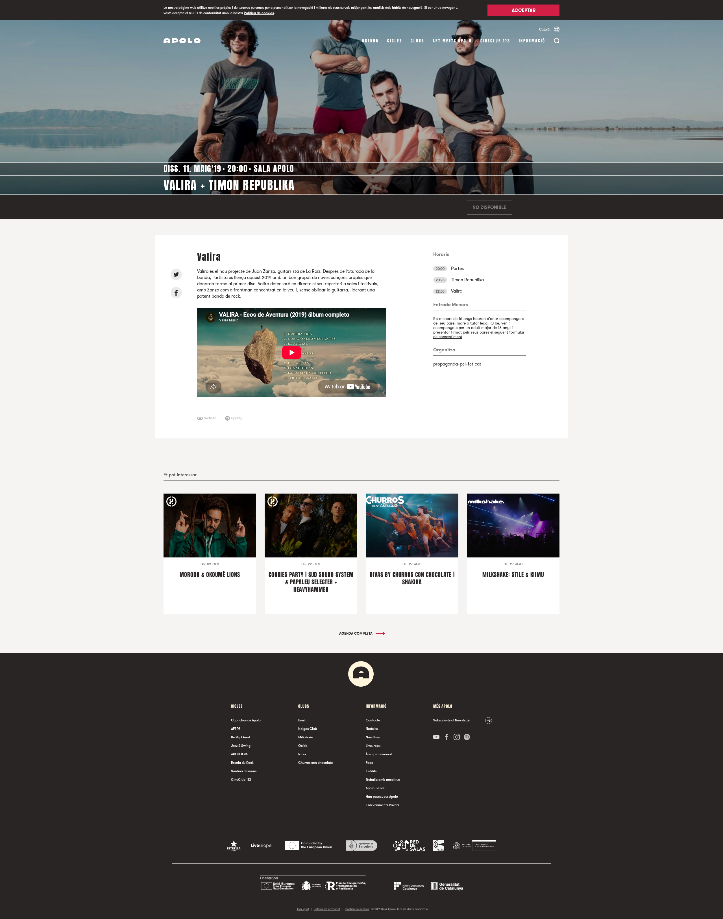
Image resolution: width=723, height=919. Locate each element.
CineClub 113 (495, 41)
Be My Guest (240, 737)
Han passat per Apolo (382, 797)
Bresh (302, 720)
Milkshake (305, 737)
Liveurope (373, 746)
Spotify (236, 418)
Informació (532, 41)
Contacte (373, 720)
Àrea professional (379, 754)
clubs (417, 41)
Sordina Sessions (243, 771)
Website (210, 418)
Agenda (370, 41)
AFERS (236, 729)
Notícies (372, 729)
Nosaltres (373, 737)
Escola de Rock (242, 763)
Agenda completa (356, 633)
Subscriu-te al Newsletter (452, 720)
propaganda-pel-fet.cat (457, 364)
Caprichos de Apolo (246, 720)
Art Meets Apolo (452, 41)
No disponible (489, 207)
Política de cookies (259, 13)
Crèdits (371, 771)
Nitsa (302, 754)
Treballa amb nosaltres (383, 780)
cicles (394, 41)
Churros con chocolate (315, 763)
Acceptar (523, 10)
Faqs (369, 763)
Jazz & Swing (241, 746)
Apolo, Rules (375, 788)
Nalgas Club (307, 729)
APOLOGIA (239, 754)
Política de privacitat (327, 909)
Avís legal (303, 909)
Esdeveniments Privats (382, 805)
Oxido (303, 746)
